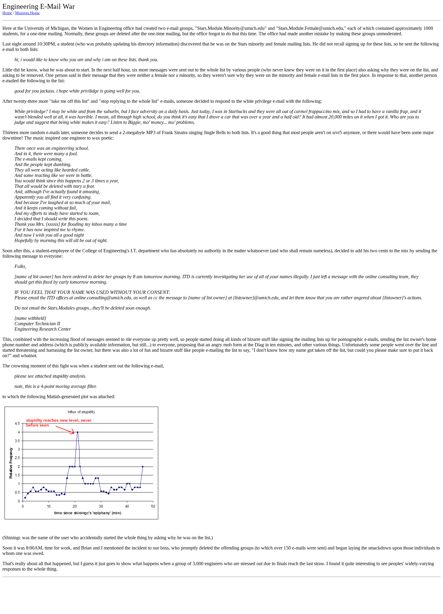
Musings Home (27, 13)
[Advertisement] (221, 595)
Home (7, 13)
